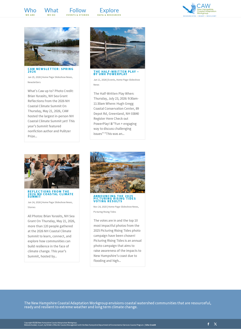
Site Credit (150, 325)
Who (30, 12)
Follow (78, 12)
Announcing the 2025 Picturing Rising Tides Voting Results (115, 198)
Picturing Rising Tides (105, 211)
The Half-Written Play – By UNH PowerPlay (116, 72)
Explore (109, 12)
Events (111, 79)
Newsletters (34, 82)
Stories (31, 207)
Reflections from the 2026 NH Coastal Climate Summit (51, 194)
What (51, 12)
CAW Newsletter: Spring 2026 (51, 70)
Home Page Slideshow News (57, 77)
